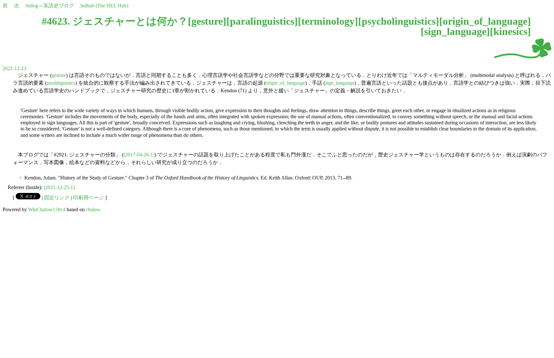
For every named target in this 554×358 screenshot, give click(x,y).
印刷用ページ (88, 197)
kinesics (510, 31)
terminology (328, 21)
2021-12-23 (14, 68)
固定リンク (57, 197)
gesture (207, 21)
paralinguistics (262, 21)
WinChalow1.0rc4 (46, 209)
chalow (93, 209)
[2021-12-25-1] (59, 187)
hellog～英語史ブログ (50, 5)
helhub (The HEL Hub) (104, 5)
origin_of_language (485, 21)
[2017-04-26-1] (139, 154)
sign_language (455, 31)
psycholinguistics (399, 21)
